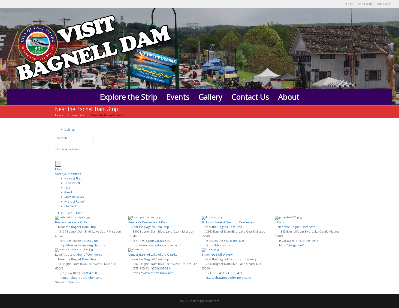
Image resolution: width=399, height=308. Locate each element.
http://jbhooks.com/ (219, 245)
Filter (58, 169)
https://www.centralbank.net (153, 273)
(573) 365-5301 (162, 241)
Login (349, 4)
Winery (251, 259)
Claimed (70, 206)
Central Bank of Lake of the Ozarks (152, 254)
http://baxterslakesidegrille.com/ (82, 245)
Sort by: (68, 174)
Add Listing (365, 4)
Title (67, 187)
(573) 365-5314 (162, 268)
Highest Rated (74, 201)
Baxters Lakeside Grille (71, 222)
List (60, 213)
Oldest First (72, 183)
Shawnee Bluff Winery (217, 254)
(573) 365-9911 (308, 241)
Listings (69, 129)
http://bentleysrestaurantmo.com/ (157, 245)
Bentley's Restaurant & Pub (147, 222)
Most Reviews (74, 197)
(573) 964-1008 (88, 273)
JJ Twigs (280, 222)
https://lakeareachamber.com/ (81, 277)
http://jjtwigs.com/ (291, 245)
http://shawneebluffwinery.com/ (228, 277)
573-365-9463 (233, 273)
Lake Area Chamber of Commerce (78, 254)
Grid (69, 213)
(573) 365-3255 (235, 241)
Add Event (383, 4)
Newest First (73, 178)
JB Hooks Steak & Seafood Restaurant (228, 222)
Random (70, 192)
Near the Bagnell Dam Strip (76, 227)
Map (79, 213)
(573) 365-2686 (88, 241)
